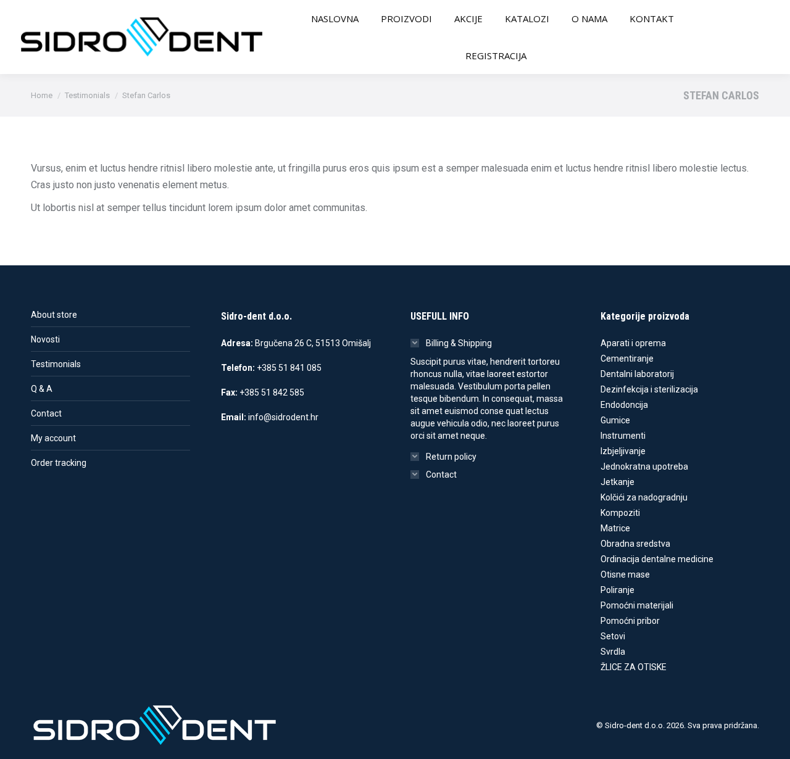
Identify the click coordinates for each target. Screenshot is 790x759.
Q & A (41, 389)
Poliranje (617, 590)
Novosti (45, 339)
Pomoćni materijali (637, 605)
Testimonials (56, 364)
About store (54, 315)
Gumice (615, 420)
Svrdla (613, 652)
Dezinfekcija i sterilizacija (649, 389)
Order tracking (58, 463)
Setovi (613, 636)
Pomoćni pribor (630, 621)
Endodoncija (624, 405)
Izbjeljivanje (623, 451)
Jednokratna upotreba (644, 466)
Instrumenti (623, 436)
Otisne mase (625, 574)
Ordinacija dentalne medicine (657, 559)
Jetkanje (617, 482)
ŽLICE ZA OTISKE (634, 667)
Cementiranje (627, 358)
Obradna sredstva (635, 544)
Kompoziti (620, 513)
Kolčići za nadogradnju (644, 497)
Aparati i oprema (633, 343)
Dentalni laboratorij (637, 374)
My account (53, 438)
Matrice (615, 528)
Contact (46, 413)
